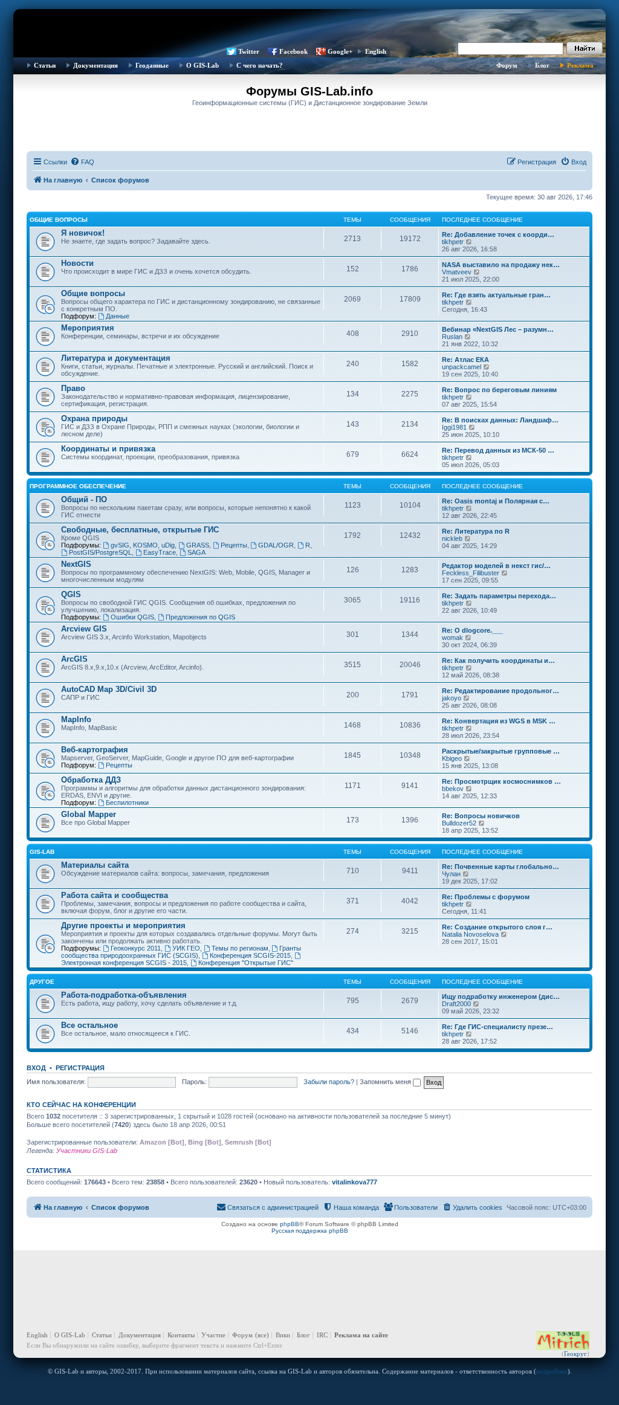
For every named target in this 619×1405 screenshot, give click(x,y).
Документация (95, 65)
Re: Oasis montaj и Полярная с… (495, 501)
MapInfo (76, 719)
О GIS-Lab (202, 65)
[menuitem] (82, 162)
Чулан (451, 873)
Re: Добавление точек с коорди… (498, 234)
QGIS (71, 594)
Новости (77, 263)
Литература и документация (115, 358)
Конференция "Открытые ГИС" (245, 962)
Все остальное (89, 1025)
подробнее (552, 1371)
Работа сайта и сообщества (114, 895)
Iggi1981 (454, 427)
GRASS (197, 545)
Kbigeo (452, 758)
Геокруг (575, 1353)
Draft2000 (456, 1003)
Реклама (580, 65)
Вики (283, 1335)
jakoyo (451, 698)
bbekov (453, 788)
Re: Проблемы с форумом (486, 896)
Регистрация (80, 1067)
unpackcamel (461, 366)
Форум (506, 65)
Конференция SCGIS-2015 (250, 955)
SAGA (196, 552)
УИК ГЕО (186, 948)
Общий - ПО (84, 499)
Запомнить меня (386, 1081)
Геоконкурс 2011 (136, 948)
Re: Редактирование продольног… (500, 690)
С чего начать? (259, 65)
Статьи (45, 65)
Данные (117, 316)
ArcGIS (74, 659)
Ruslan (452, 336)
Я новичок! (83, 232)
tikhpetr (453, 241)
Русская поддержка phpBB (309, 1230)
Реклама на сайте (361, 1335)
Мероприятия (87, 327)
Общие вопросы (59, 219)
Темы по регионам (240, 948)
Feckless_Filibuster (470, 573)
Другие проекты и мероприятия (123, 925)
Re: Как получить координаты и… (498, 660)
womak (452, 637)
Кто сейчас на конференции (81, 1104)
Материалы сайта (95, 865)
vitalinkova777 (354, 1182)
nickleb (452, 538)
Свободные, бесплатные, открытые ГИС (140, 529)
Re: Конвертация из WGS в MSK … (499, 721)
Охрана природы (94, 418)
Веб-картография (94, 749)
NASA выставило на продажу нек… (501, 264)
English (375, 51)
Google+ (340, 51)
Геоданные (152, 65)
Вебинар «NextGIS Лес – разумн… (498, 329)
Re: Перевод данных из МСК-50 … (498, 450)
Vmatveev (457, 272)
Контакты (181, 1335)
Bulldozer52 (459, 823)
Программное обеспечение (78, 486)
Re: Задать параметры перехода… (499, 595)
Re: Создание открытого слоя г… (497, 927)
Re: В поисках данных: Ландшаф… (500, 420)
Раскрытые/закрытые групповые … (501, 751)
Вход (36, 1067)
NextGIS (76, 564)
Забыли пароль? (328, 1081)
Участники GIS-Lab (86, 1150)
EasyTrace (159, 552)
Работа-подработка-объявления (124, 995)
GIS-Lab (42, 851)
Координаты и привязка (108, 448)
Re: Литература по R (476, 531)
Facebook (293, 51)
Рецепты (234, 545)
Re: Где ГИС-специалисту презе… (497, 1026)
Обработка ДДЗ (91, 779)
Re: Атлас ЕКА (465, 359)
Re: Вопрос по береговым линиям (499, 389)
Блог (542, 65)
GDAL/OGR (276, 545)
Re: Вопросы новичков (481, 815)
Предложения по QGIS (200, 617)
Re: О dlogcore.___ (472, 630)
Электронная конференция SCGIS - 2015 (124, 962)
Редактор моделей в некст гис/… (496, 565)
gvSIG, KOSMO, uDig (143, 545)
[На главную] (309, 27)
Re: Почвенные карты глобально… (500, 866)
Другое (42, 981)
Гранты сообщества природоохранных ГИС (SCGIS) (181, 952)
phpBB (289, 1224)
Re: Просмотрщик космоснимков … (501, 781)
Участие (213, 1335)
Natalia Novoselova (470, 934)
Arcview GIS (84, 628)
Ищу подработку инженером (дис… (501, 996)
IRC (322, 1335)
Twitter (248, 51)
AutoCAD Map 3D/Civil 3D (109, 689)
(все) (262, 1335)
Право (73, 388)
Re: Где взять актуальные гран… (496, 295)
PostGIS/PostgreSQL (100, 552)
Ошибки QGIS (132, 617)
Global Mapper (88, 814)
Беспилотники (127, 802)
